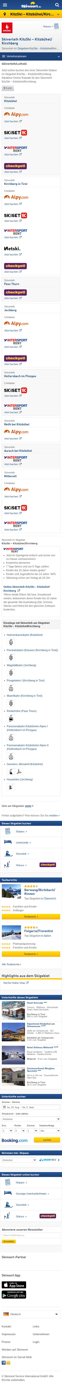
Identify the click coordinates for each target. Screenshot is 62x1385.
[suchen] (57, 5)
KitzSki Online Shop (14, 983)
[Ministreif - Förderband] (19, 775)
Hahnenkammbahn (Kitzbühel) (25, 635)
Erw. (4, 1125)
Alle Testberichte (11, 964)
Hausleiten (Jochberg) (20, 779)
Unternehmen (41, 1334)
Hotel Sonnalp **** (37, 1003)
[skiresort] (31, 5)
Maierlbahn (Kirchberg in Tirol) (24, 695)
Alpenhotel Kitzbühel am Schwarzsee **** (41, 1025)
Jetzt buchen (11, 121)
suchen (47, 1139)
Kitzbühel (10, 101)
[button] (14, 1141)
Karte (8, 88)
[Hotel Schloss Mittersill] (8, 1055)
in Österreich (48, 898)
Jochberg (10, 310)
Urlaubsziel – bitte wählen (15, 1114)
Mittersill (10, 476)
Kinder (17, 1125)
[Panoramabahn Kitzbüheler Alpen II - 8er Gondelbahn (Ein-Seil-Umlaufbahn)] (11, 760)
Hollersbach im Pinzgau (20, 376)
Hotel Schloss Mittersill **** (42, 1047)
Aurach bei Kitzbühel (18, 450)
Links (36, 1326)
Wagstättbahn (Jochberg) (21, 665)
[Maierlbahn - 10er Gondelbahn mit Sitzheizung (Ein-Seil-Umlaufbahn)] (11, 707)
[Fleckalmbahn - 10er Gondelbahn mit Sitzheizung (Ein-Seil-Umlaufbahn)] (11, 661)
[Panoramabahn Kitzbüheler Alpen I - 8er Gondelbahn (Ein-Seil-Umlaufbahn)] (11, 741)
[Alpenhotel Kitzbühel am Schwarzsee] (8, 1032)
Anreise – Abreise (11, 1102)
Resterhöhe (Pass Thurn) (21, 711)
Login (36, 1341)
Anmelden (8, 1241)
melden (53, 815)
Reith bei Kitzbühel (16, 424)
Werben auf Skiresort (15, 1349)
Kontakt (6, 1326)
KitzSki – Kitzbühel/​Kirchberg (35, 14)
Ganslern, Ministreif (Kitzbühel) (25, 764)
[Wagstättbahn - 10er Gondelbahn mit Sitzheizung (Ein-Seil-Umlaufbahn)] (11, 676)
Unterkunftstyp (46, 1125)
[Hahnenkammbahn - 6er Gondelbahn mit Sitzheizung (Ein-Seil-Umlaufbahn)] (11, 646)
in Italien (46, 935)
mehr (28, 806)
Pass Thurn (11, 284)
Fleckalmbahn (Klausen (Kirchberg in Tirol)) (32, 650)
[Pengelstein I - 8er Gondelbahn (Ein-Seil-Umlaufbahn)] (11, 692)
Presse (6, 1341)
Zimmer (31, 1125)
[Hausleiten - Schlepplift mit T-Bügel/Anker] (11, 791)
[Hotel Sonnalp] (8, 1010)
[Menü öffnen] (5, 5)
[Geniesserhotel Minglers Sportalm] (8, 1076)
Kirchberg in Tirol (15, 184)
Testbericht (30, 917)
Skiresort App (11, 1275)
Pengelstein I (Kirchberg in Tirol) (25, 680)
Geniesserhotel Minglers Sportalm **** (41, 1069)
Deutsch (15, 1314)
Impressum (9, 1334)
